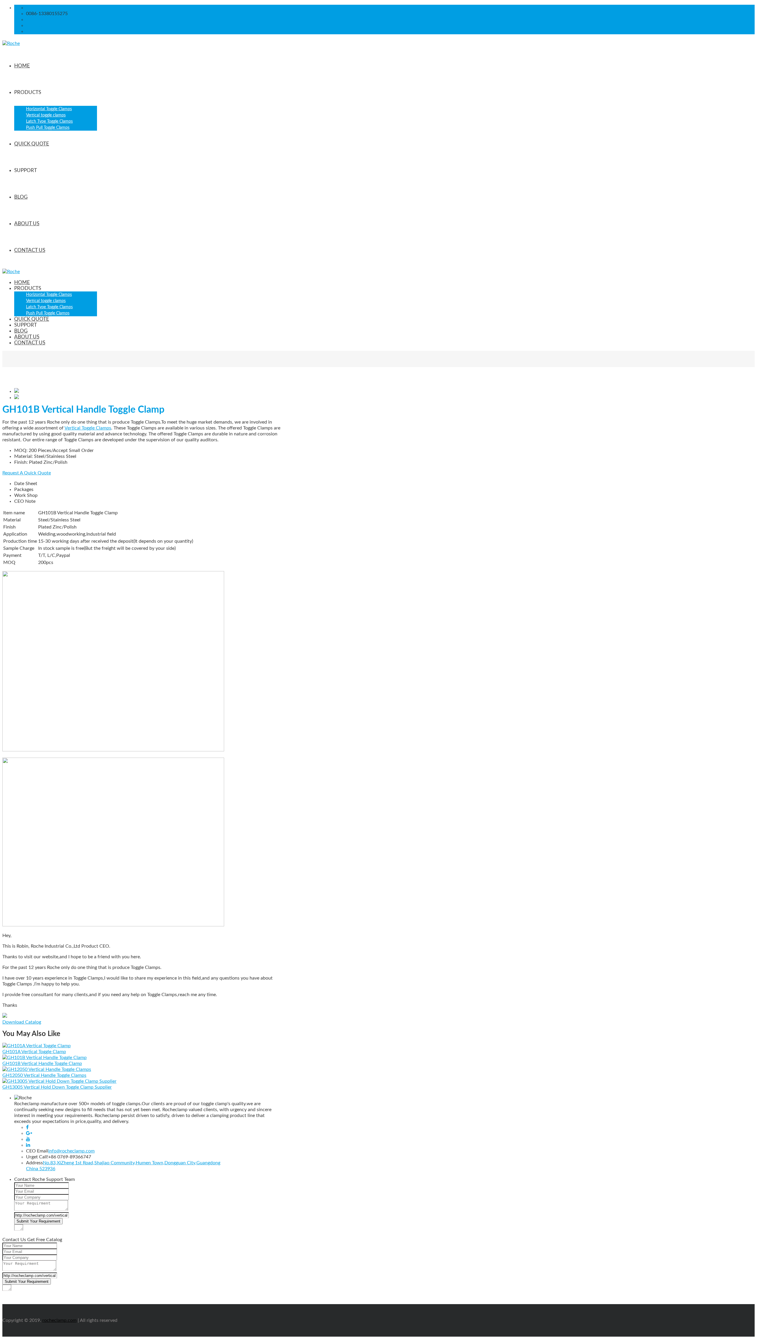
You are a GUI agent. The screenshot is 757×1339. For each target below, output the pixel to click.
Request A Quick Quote (26, 473)
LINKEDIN (36, 31)
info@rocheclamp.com (49, 7)
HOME (22, 65)
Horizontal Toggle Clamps (49, 109)
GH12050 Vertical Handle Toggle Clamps (44, 1075)
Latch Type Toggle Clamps (49, 121)
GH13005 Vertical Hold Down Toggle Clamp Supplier (57, 1087)
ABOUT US (26, 223)
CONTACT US (29, 250)
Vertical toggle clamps (46, 115)
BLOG (21, 197)
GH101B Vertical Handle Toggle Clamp (42, 1063)
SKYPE (33, 19)
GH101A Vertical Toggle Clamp (34, 1051)
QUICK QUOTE (31, 143)
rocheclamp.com (59, 1320)
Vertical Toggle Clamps (87, 428)
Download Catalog (21, 1022)
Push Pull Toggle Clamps (47, 128)
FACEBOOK (38, 25)
